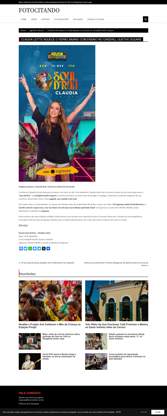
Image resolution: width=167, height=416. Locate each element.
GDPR (118, 412)
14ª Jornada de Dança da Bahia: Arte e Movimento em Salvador (48, 263)
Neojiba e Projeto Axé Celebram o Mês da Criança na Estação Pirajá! (50, 325)
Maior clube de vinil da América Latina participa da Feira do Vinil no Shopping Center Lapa (55, 2)
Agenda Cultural (95, 19)
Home (23, 19)
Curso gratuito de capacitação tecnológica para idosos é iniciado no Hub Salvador (127, 356)
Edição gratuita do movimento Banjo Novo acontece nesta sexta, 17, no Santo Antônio (127, 336)
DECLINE (144, 412)
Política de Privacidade (105, 412)
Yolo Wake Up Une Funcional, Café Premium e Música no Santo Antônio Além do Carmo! (116, 325)
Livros (34, 19)
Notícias (45, 19)
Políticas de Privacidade (29, 403)
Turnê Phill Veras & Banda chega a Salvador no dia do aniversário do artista (59, 356)
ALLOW (157, 412)
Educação (78, 19)
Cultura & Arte (61, 19)
